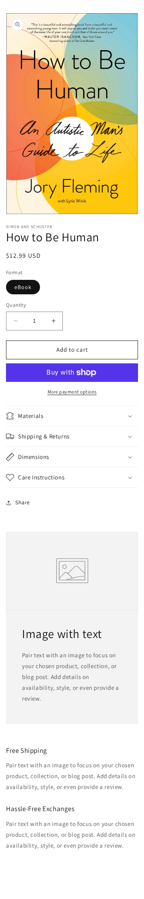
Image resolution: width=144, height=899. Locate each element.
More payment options (72, 392)
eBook (23, 287)
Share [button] (22, 502)
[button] (72, 416)
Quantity (16, 305)
